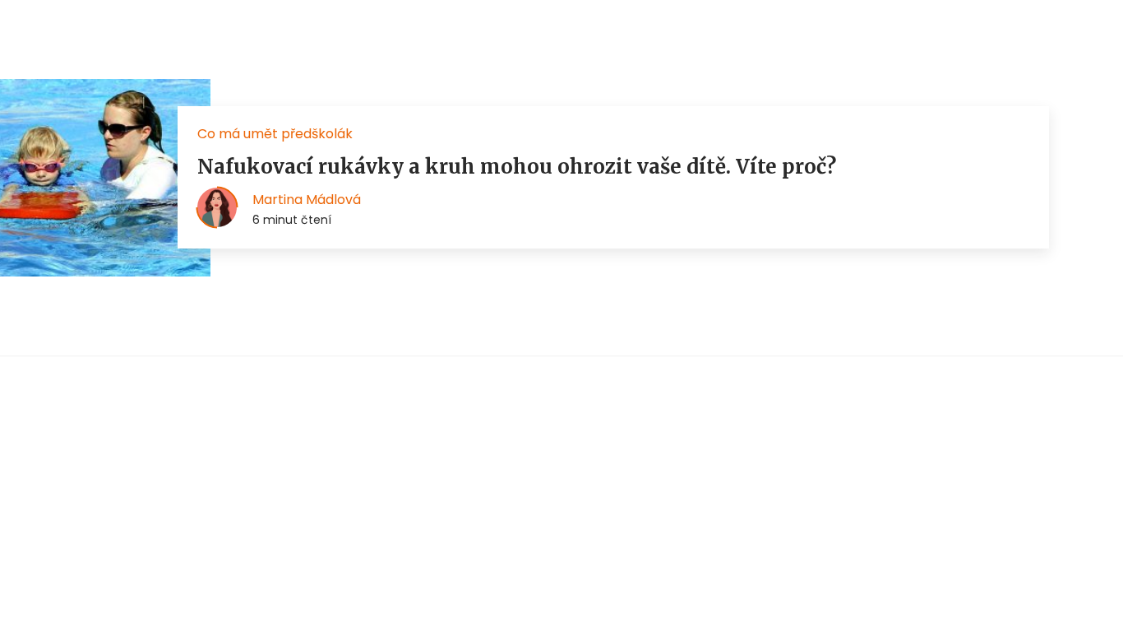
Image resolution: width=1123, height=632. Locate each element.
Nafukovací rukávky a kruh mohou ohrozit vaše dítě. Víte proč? (516, 166)
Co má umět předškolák (275, 133)
